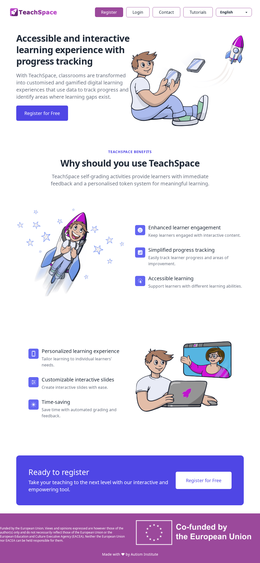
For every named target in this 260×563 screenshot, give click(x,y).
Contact (166, 12)
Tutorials (198, 12)
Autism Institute (144, 554)
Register (109, 12)
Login (138, 12)
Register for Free (42, 113)
